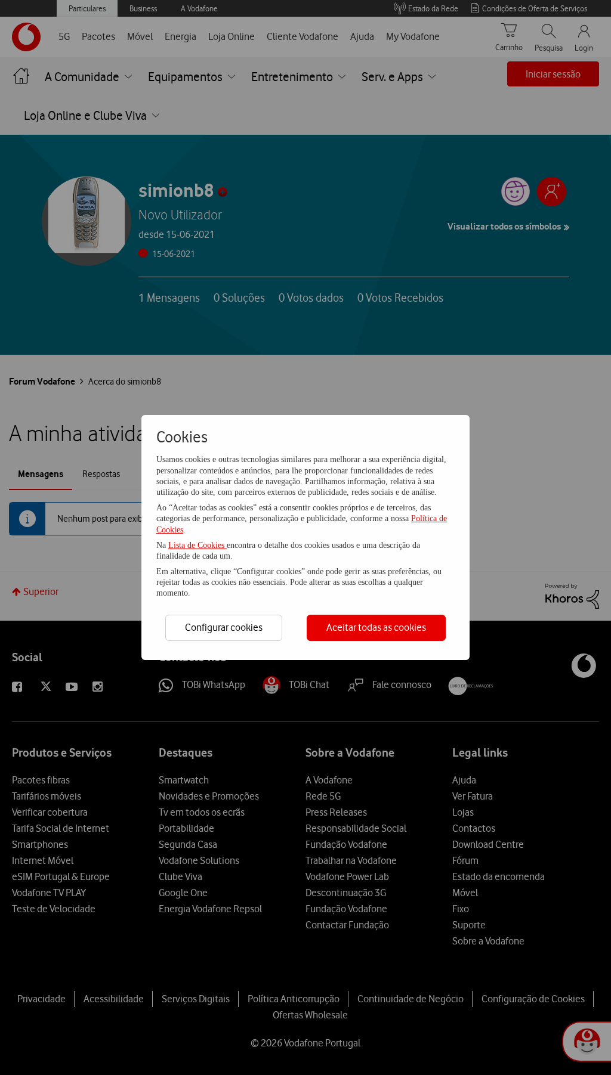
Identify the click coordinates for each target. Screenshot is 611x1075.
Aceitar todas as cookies (376, 627)
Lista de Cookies (197, 545)
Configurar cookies (224, 627)
